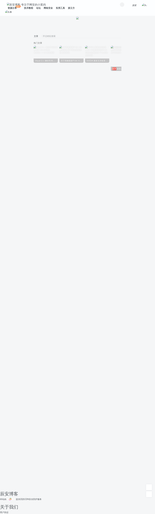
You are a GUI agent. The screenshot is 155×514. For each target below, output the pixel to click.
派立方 (71, 8)
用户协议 (4, 512)
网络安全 (48, 8)
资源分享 (14, 7)
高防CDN (24, 499)
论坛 (38, 8)
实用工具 (60, 8)
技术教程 (28, 8)
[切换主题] (149, 494)
